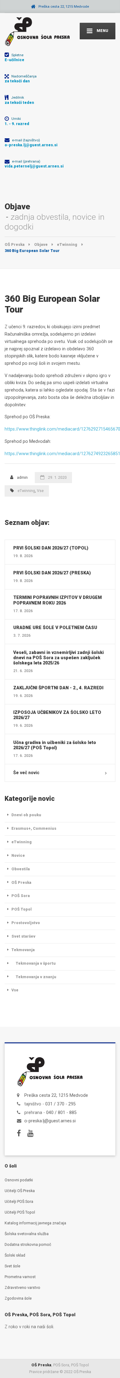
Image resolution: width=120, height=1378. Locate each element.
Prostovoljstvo (25, 922)
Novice (18, 855)
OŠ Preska (21, 882)
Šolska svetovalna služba (27, 1233)
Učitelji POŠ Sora (19, 1201)
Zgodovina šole (18, 1298)
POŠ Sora (20, 895)
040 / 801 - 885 (61, 1112)
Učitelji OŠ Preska (20, 1190)
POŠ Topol (21, 909)
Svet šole (12, 1266)
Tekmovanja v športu (36, 963)
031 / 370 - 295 (60, 1103)
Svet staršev (23, 936)
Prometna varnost (20, 1276)
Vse (40, 490)
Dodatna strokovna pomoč (28, 1244)
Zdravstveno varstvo (22, 1287)
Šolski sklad (15, 1255)
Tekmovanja (23, 949)
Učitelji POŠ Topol (20, 1212)
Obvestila (20, 869)
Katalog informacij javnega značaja (35, 1223)
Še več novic (26, 772)
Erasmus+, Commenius (33, 828)
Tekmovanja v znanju (36, 976)
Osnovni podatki (19, 1180)
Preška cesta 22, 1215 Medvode (56, 1095)
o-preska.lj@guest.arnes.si (50, 1120)
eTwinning (26, 490)
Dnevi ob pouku (26, 815)
